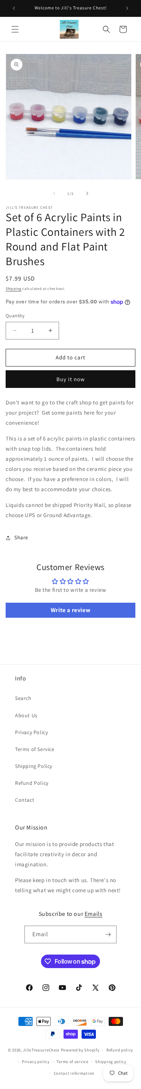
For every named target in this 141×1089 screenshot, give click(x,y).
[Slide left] (54, 193)
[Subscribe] (108, 934)
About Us (26, 715)
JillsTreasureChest (41, 1050)
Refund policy (119, 1050)
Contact (24, 799)
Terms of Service (35, 749)
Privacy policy (36, 1061)
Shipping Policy (33, 766)
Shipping (13, 288)
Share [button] (21, 537)
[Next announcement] (127, 8)
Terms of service (72, 1061)
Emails (94, 914)
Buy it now (70, 379)
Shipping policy (110, 1061)
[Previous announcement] (14, 8)
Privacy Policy (31, 732)
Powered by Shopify (80, 1050)
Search (23, 698)
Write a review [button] (70, 610)
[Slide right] (87, 193)
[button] (15, 29)
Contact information (74, 1073)
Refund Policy (32, 783)
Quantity (15, 315)
